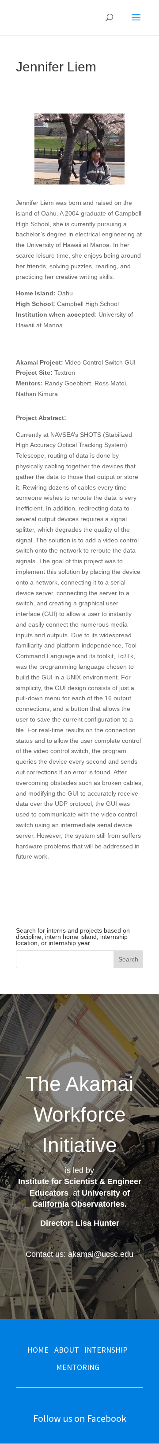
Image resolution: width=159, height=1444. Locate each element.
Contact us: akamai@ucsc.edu (79, 1254)
